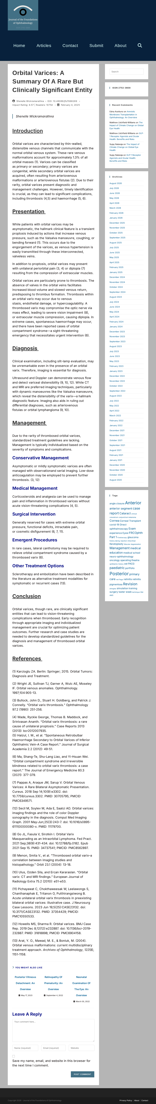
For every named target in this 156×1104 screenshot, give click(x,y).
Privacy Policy (126, 1100)
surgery (114, 591)
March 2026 (115, 208)
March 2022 (115, 415)
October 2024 (116, 287)
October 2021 (116, 440)
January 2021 (116, 460)
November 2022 (117, 381)
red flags (119, 580)
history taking (115, 541)
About (136, 1100)
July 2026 (114, 188)
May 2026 (114, 198)
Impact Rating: (20, 105)
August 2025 (116, 242)
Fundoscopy (122, 538)
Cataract (125, 513)
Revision (130, 584)
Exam (132, 528)
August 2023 (116, 346)
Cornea (114, 520)
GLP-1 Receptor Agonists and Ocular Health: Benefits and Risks (127, 136)
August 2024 (116, 297)
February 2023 (116, 366)
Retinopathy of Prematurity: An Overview (53, 983)
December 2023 (117, 331)
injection (124, 541)
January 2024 (116, 326)
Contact (144, 1100)
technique (136, 592)
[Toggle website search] (140, 45)
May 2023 (114, 361)
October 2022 (116, 386)
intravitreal (132, 541)
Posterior (119, 573)
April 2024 (114, 316)
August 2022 (116, 396)
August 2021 (115, 450)
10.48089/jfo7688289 (65, 101)
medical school (131, 552)
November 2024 (117, 282)
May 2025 (114, 257)
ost (126, 563)
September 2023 (117, 341)
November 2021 (117, 435)
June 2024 (115, 307)
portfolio (130, 568)
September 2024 (117, 292)
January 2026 (116, 218)
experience (116, 533)
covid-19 (114, 524)
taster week (125, 591)
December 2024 (117, 277)
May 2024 (114, 312)
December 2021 (117, 430)
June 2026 (115, 193)
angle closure (117, 503)
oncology (115, 560)
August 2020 (116, 480)
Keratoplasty (116, 543)
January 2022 (116, 425)
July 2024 (114, 302)
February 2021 (116, 455)
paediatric (117, 568)
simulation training (127, 588)
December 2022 (117, 376)
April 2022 (114, 410)
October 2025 (116, 232)
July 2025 (114, 247)
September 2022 (117, 391)
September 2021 (117, 445)
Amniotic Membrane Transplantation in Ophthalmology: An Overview (123, 114)
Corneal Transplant (130, 520)
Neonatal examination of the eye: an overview (81, 986)
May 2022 (114, 405)
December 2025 (117, 223)
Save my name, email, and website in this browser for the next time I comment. (51, 1063)
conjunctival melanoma (127, 517)
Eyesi (125, 533)
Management (120, 548)
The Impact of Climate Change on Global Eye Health (127, 125)
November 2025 (117, 227)
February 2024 (116, 321)
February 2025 (116, 267)
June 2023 (115, 356)
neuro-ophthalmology (121, 556)
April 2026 (114, 203)
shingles (113, 589)
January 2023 (116, 371)
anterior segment (121, 508)
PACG (131, 563)
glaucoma (133, 537)
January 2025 (116, 272)
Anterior (133, 502)
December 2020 (117, 465)
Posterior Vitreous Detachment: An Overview (25, 983)
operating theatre (129, 560)
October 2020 (116, 475)
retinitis (128, 579)
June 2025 (115, 252)
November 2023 (117, 336)
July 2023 (114, 351)
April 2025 (114, 262)
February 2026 (116, 213)
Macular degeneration (132, 544)
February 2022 (116, 420)
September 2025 (117, 237)
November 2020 (117, 470)
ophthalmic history (117, 564)
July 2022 (114, 401)
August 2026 (116, 183)
